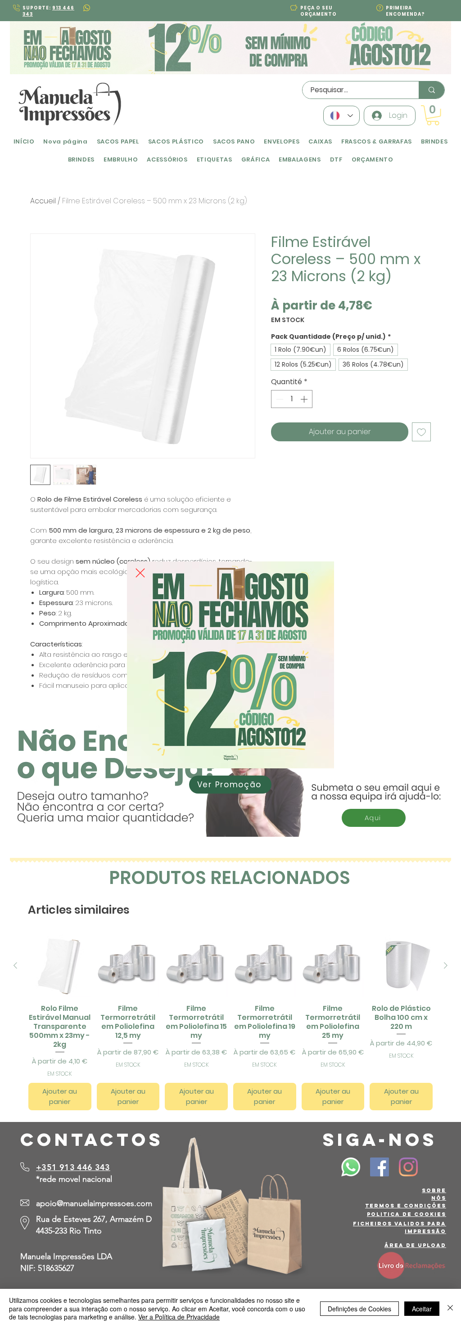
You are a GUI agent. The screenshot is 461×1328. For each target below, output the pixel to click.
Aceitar (422, 1308)
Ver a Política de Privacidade (179, 1316)
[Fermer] (450, 1308)
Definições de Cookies (359, 1308)
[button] (140, 573)
